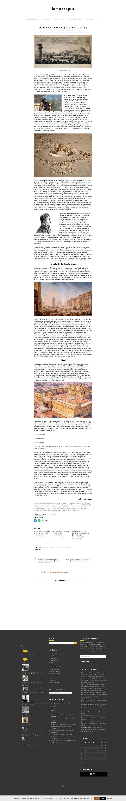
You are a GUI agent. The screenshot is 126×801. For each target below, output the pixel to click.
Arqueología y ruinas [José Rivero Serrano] (61, 532)
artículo (54, 547)
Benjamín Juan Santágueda (64, 30)
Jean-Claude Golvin (59, 510)
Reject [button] (103, 798)
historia (59, 547)
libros (52, 678)
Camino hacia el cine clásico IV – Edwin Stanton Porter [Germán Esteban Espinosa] (49, 561)
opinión (63, 547)
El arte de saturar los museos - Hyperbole (93, 704)
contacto (53, 665)
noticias (53, 680)
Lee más (109, 798)
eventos (90, 19)
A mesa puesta (55, 654)
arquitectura (45, 547)
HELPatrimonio (55, 669)
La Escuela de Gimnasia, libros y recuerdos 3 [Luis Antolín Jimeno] (93, 711)
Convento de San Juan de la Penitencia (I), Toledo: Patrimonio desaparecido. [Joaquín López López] (93, 688)
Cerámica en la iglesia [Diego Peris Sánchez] (64, 740)
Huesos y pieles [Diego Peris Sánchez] (62, 730)
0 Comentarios (78, 30)
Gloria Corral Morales (87, 710)
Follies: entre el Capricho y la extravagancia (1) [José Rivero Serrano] (93, 717)
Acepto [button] (97, 798)
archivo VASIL (59, 19)
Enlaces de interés (75, 19)
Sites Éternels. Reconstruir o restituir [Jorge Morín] (42, 532)
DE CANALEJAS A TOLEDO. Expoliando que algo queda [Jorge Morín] (80, 533)
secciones (46, 19)
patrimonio (68, 547)
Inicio (52, 676)
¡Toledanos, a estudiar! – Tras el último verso (94, 679)
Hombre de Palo (32, 19)
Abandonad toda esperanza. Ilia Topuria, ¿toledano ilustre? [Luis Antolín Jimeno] (93, 729)
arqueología (54, 658)
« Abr (81, 762)
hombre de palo (63, 8)
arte (50, 547)
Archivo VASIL (55, 656)
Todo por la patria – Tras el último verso (92, 673)
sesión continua (55, 682)
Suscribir (85, 661)
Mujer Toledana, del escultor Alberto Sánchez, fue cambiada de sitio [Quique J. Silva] (94, 696)
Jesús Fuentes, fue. (56, 709)
